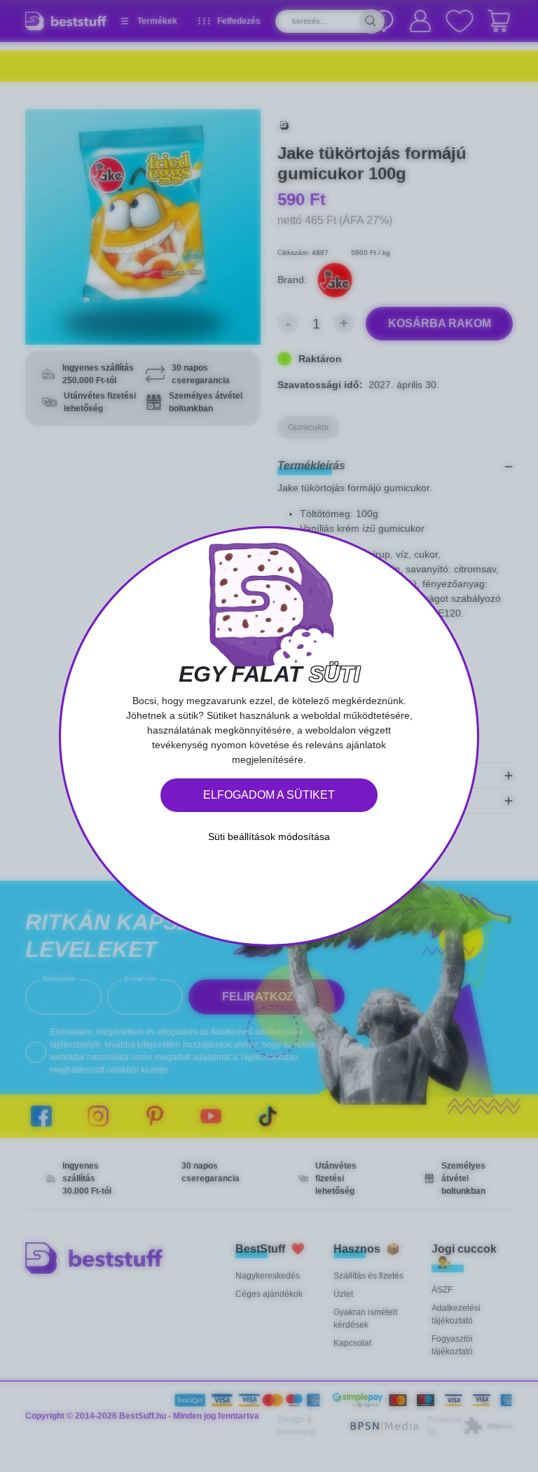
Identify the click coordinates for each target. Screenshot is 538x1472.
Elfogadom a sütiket (269, 795)
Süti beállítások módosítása (269, 836)
